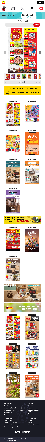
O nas (30, 420)
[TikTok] (20, 432)
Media (30, 423)
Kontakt (6, 406)
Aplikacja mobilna (9, 420)
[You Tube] (18, 432)
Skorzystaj (41, 2)
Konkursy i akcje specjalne (12, 425)
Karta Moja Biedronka (10, 423)
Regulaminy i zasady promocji (13, 408)
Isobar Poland (12, 440)
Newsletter (31, 408)
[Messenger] (29, 432)
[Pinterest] (25, 432)
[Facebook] (16, 432)
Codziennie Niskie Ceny (33, 410)
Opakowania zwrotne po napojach (14, 410)
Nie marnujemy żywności (11, 427)
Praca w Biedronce (34, 425)
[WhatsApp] (27, 432)
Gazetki (30, 406)
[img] (4, 8)
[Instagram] (22, 432)
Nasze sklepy (8, 412)
